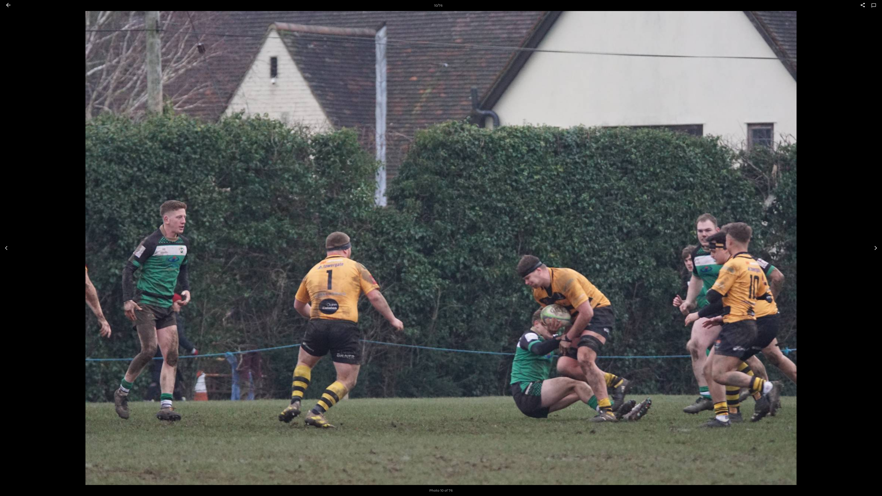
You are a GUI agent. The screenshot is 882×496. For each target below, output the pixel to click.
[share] (862, 5)
